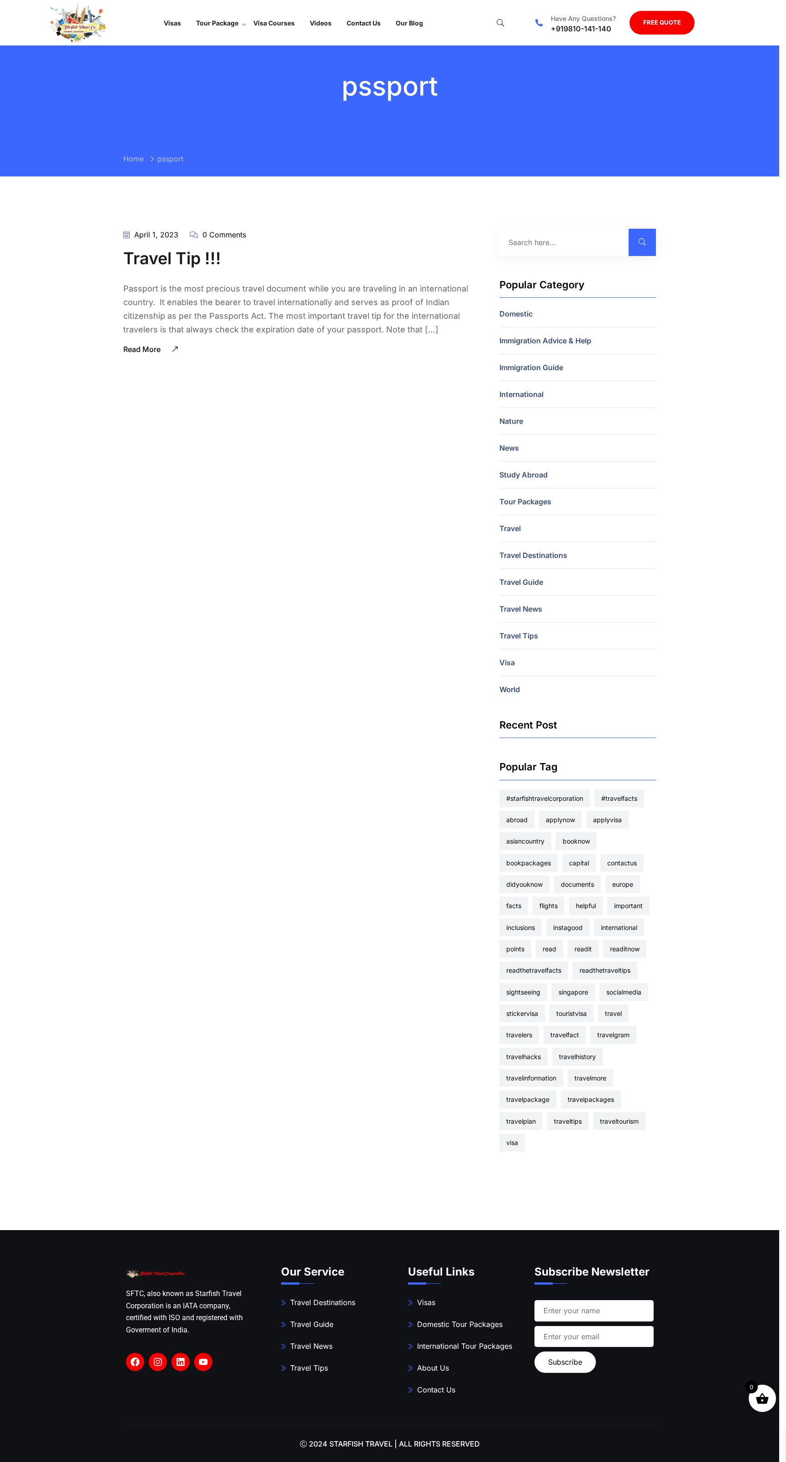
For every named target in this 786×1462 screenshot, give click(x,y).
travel (613, 1013)
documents (577, 884)
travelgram (613, 1035)
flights (548, 905)
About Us (433, 1367)
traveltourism (619, 1121)
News (509, 447)
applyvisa (607, 820)
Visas (172, 23)
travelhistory (577, 1056)
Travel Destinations (533, 555)
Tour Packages (525, 501)
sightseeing (523, 992)
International (521, 394)
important (628, 905)
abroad (517, 820)
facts (513, 905)
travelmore (590, 1078)
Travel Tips (518, 635)
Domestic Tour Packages (460, 1324)
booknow (576, 841)
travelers (519, 1035)
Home (133, 158)
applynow (560, 820)
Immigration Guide (531, 367)
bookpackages (528, 863)
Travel (510, 528)
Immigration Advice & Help (545, 340)
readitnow (625, 949)
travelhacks (523, 1056)
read (549, 949)
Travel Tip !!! (172, 258)
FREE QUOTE (662, 22)
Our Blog (409, 23)
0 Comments (223, 234)
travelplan (521, 1121)
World (509, 689)
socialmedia (623, 992)
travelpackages (591, 1099)
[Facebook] (135, 1362)
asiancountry (525, 841)
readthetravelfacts (533, 970)
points (515, 949)
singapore (573, 992)
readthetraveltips (604, 970)
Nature (511, 421)
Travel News (520, 608)
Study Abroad (523, 474)
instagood (568, 927)
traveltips (568, 1121)
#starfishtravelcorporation (544, 798)
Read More (142, 349)
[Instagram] (158, 1362)
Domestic (516, 313)
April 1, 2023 (155, 234)
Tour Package (217, 23)
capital (579, 863)
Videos (321, 23)
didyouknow (524, 884)
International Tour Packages (464, 1346)
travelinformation (531, 1078)
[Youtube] (203, 1362)
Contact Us (364, 23)
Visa (507, 662)
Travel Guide (521, 582)
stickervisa (522, 1013)
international (619, 927)
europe (622, 884)
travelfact (564, 1035)
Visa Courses (274, 23)
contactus (622, 863)
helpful (586, 905)
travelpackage (527, 1099)
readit (583, 949)
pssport (170, 158)
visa (512, 1142)
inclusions (520, 927)
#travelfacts (619, 798)
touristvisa (571, 1013)
